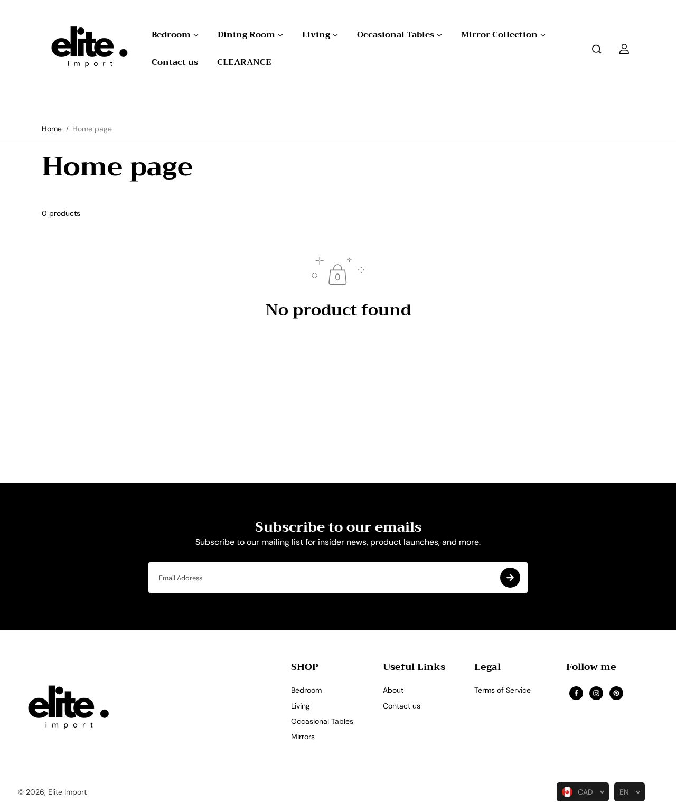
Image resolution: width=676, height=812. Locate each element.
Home (52, 129)
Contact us (401, 706)
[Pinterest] (616, 693)
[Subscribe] (510, 578)
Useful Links (414, 668)
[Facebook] (576, 693)
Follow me (591, 668)
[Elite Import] (87, 49)
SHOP (304, 668)
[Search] (597, 49)
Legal (487, 668)
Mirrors (303, 736)
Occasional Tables (322, 721)
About (393, 690)
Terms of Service (502, 690)
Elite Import (67, 792)
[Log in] (624, 49)
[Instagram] (596, 693)
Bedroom (306, 690)
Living (300, 706)
